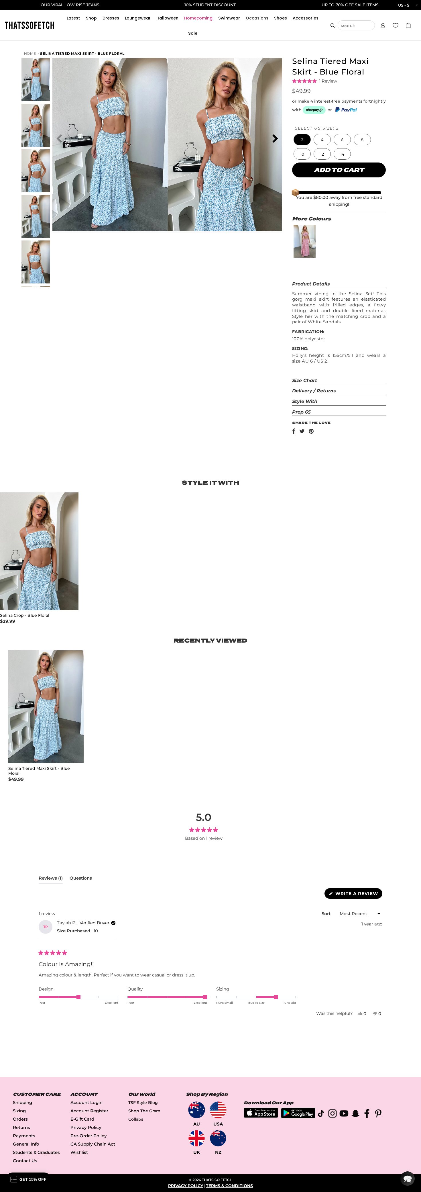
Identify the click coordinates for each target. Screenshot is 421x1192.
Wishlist (79, 1152)
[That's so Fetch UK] (196, 1138)
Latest (73, 18)
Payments (24, 1135)
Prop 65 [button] (301, 412)
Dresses (111, 18)
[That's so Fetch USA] (218, 1110)
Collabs (135, 1119)
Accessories (305, 18)
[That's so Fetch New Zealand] (218, 1138)
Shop (91, 18)
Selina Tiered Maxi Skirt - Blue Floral (82, 53)
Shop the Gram (144, 1110)
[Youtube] (344, 1114)
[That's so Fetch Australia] (196, 1110)
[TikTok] (321, 1114)
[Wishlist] (395, 25)
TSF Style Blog (143, 1102)
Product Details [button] (311, 284)
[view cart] (408, 25)
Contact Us (25, 1160)
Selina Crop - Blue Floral (24, 615)
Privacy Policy (85, 1127)
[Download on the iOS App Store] (261, 1116)
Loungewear (138, 18)
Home (30, 53)
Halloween (167, 18)
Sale (192, 33)
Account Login (86, 1102)
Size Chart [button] (304, 380)
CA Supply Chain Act (92, 1144)
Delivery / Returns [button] (314, 391)
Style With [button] (304, 401)
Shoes (280, 18)
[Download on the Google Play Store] (298, 1116)
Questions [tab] (81, 879)
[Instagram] (332, 1114)
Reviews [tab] (51, 879)
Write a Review (358, 894)
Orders (20, 1119)
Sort (327, 913)
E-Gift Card (82, 1119)
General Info (26, 1144)
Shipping (22, 1102)
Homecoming (198, 18)
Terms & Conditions (229, 1185)
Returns (21, 1127)
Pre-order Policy (88, 1135)
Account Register (89, 1110)
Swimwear (229, 18)
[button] (383, 24)
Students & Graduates (36, 1152)
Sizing (19, 1110)
